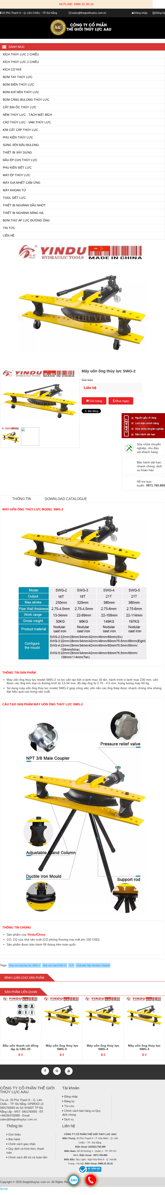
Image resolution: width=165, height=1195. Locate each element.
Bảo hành (14, 1139)
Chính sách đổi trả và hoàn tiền (27, 1157)
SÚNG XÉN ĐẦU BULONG (21, 145)
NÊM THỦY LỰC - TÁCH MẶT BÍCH (27, 114)
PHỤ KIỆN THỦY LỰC (18, 137)
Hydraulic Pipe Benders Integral (92, 965)
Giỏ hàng (95, 401)
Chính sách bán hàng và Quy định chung (81, 1112)
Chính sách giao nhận (21, 1144)
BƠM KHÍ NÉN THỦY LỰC (21, 92)
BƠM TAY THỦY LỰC (17, 77)
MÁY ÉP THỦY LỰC (16, 175)
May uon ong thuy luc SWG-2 (24, 965)
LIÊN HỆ (8, 235)
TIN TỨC (9, 228)
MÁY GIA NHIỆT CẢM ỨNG (21, 182)
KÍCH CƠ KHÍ (12, 69)
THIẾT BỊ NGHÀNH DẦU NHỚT (24, 205)
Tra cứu (68, 1106)
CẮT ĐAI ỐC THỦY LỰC (19, 107)
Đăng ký (160, 12)
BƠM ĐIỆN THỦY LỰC (18, 84)
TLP (71, 965)
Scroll (4, 1188)
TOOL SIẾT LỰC (14, 197)
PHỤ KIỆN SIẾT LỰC (17, 167)
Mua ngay (122, 401)
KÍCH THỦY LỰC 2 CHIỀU (21, 62)
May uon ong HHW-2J (54, 965)
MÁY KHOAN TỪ (14, 190)
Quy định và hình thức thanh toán (25, 1150)
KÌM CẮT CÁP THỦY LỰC (20, 130)
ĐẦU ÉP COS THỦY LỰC (20, 160)
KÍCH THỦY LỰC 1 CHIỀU (21, 54)
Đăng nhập (140, 12)
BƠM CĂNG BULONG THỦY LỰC (26, 99)
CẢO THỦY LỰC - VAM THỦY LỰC (27, 122)
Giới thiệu (14, 1134)
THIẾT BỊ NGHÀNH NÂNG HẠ (23, 213)
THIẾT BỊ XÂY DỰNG (17, 152)
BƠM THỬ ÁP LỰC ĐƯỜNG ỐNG (26, 220)
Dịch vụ (68, 1119)
